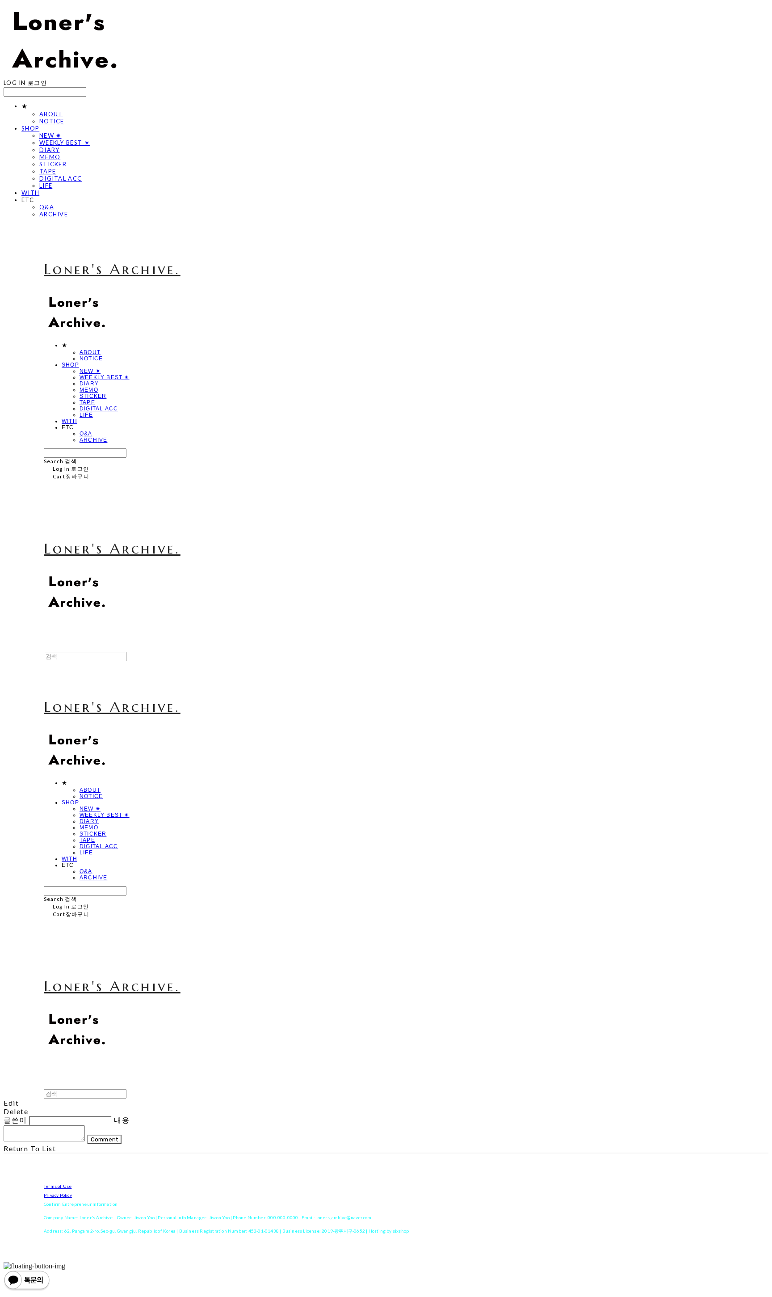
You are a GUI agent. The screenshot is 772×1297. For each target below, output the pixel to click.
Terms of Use (57, 1186)
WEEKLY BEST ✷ (64, 142)
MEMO (49, 157)
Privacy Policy (58, 1195)
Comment (104, 1139)
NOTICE (51, 121)
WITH (30, 192)
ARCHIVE (53, 214)
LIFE (45, 185)
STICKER (53, 164)
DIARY (49, 149)
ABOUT (51, 114)
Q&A (46, 207)
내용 (122, 1119)
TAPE (47, 171)
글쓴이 (15, 1119)
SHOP (30, 128)
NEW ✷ (50, 135)
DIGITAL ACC (60, 178)
